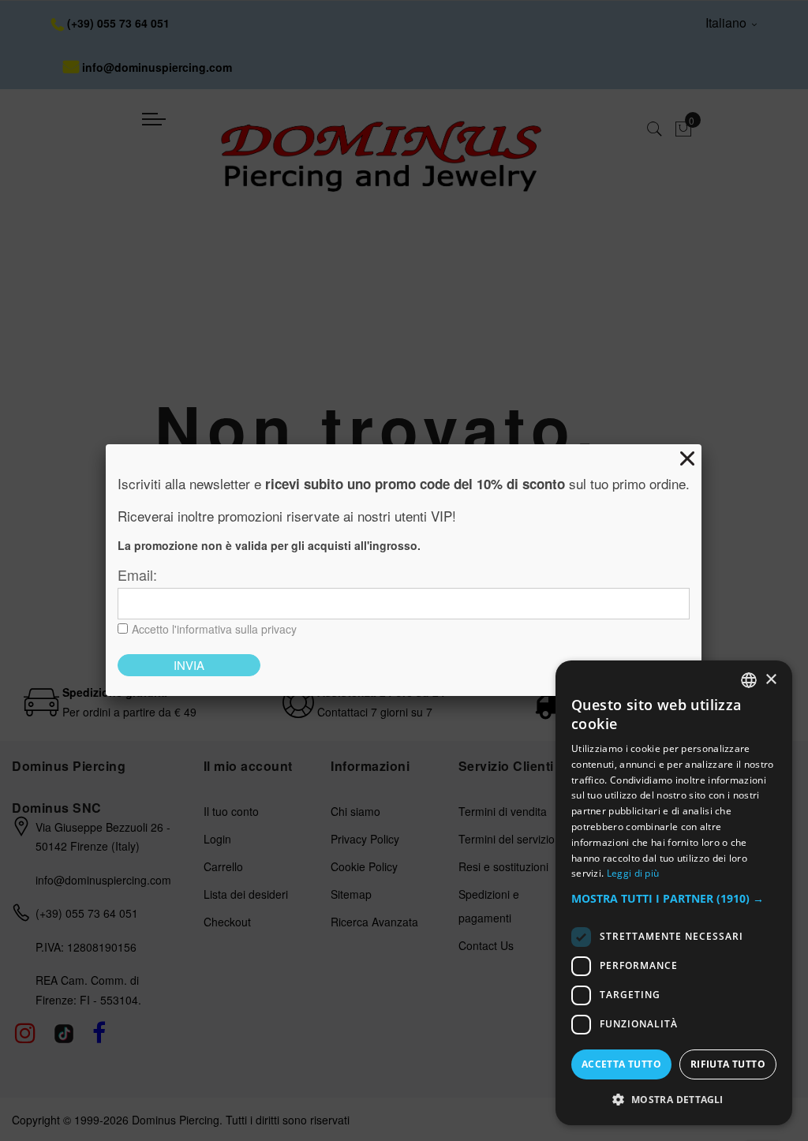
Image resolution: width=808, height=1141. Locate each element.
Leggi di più (633, 873)
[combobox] (749, 680)
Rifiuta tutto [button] (727, 1064)
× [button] (770, 680)
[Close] (687, 458)
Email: (137, 574)
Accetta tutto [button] (621, 1064)
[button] (673, 899)
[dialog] (674, 892)
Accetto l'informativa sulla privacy (214, 629)
